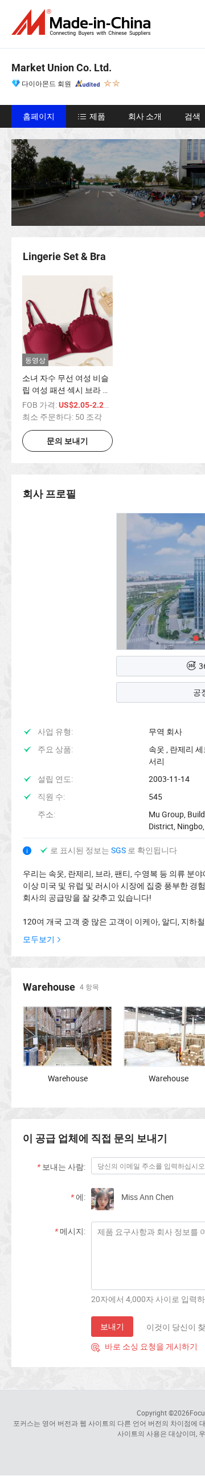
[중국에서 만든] (83, 22)
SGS (119, 850)
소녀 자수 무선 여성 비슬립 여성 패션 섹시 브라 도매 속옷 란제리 (66, 389)
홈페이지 (39, 116)
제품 (97, 116)
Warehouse (68, 1078)
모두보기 (39, 939)
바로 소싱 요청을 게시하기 (144, 1346)
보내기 (112, 1326)
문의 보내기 (67, 440)
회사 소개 (145, 116)
